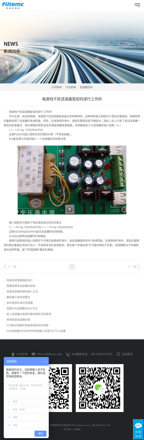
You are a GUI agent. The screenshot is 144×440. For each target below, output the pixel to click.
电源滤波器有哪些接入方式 (21, 291)
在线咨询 (22, 354)
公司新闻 (56, 87)
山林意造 (76, 429)
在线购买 (127, 354)
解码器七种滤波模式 (17, 297)
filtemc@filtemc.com (49, 354)
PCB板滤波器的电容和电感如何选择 (26, 325)
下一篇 (132, 266)
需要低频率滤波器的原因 (19, 285)
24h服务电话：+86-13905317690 (92, 354)
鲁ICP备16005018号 (101, 425)
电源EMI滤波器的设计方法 (21, 308)
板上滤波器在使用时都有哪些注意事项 (27, 313)
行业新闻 (70, 87)
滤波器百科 (86, 87)
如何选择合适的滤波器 (18, 302)
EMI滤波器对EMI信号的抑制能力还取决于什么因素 (35, 330)
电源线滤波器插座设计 (18, 280)
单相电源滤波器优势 (17, 319)
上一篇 (12, 266)
